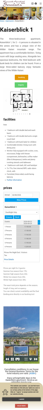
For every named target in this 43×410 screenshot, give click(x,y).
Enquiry (9, 217)
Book (17, 217)
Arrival (7, 195)
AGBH (32, 373)
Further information (14, 180)
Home (2, 21)
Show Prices (21, 200)
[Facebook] (36, 3)
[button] (6, 100)
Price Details (9, 259)
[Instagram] (32, 3)
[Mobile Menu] (41, 3)
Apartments (10, 21)
